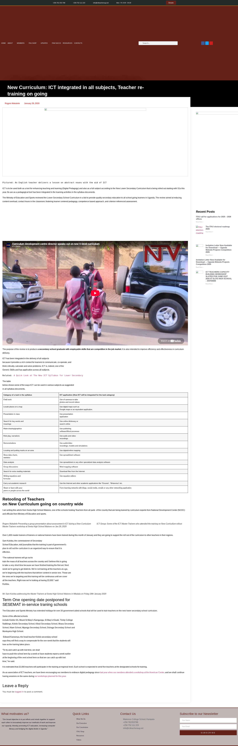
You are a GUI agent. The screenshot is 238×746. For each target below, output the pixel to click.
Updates (44, 43)
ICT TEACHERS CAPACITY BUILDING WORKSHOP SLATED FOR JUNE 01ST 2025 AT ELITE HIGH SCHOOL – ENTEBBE (219, 276)
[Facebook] (203, 43)
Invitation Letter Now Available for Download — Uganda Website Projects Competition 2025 (219, 248)
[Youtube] (211, 43)
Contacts (78, 43)
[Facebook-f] (141, 734)
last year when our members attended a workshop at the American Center (132, 672)
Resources (67, 43)
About (10, 43)
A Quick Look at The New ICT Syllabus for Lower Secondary (48, 375)
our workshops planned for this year (50, 676)
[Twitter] (207, 43)
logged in (19, 691)
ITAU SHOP (32, 43)
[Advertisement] (95, 222)
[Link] (156, 734)
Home (3, 43)
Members (20, 43)
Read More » (199, 222)
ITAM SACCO (56, 43)
